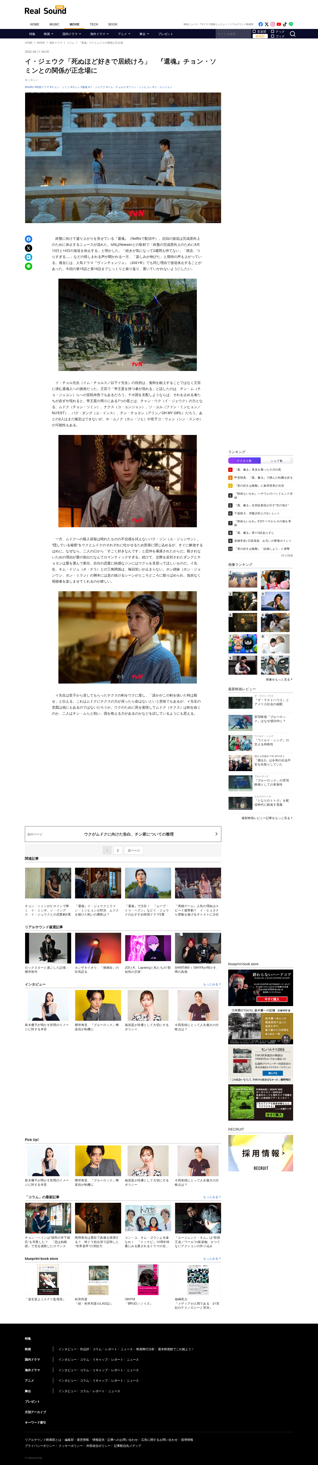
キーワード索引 (35, 1422)
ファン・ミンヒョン (140, 87)
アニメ (122, 34)
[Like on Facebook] (261, 24)
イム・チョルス (117, 87)
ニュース (127, 1349)
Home (34, 24)
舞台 (143, 34)
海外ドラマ (97, 34)
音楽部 (261, 31)
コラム (97, 1349)
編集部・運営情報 (77, 1439)
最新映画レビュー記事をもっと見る (266, 818)
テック (280, 31)
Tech (94, 24)
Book (112, 24)
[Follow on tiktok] (285, 24)
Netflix (30, 87)
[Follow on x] (267, 24)
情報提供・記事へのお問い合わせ (115, 1439)
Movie (74, 24)
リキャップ (100, 1359)
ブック (280, 36)
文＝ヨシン (31, 79)
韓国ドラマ (42, 87)
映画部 (260, 36)
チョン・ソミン (60, 87)
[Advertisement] (188, 9)
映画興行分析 (145, 1349)
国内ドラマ (70, 34)
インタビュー (67, 1349)
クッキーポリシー (71, 1445)
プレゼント (165, 34)
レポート (111, 1349)
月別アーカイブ (35, 1412)
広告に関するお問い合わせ (159, 1439)
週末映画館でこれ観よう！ (176, 1349)
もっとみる (210, 984)
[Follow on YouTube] (279, 24)
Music (54, 24)
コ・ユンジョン (163, 87)
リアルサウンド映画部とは (43, 1439)
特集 (32, 34)
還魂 (84, 87)
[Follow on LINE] (291, 24)
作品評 (84, 1349)
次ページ (134, 850)
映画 (47, 34)
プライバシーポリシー (40, 1445)
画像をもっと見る (278, 679)
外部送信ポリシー (98, 1445)
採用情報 (187, 1439)
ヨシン (76, 87)
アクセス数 (244, 460)
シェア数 (277, 460)
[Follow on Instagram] (273, 24)
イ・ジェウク (97, 87)
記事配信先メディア (127, 1445)
